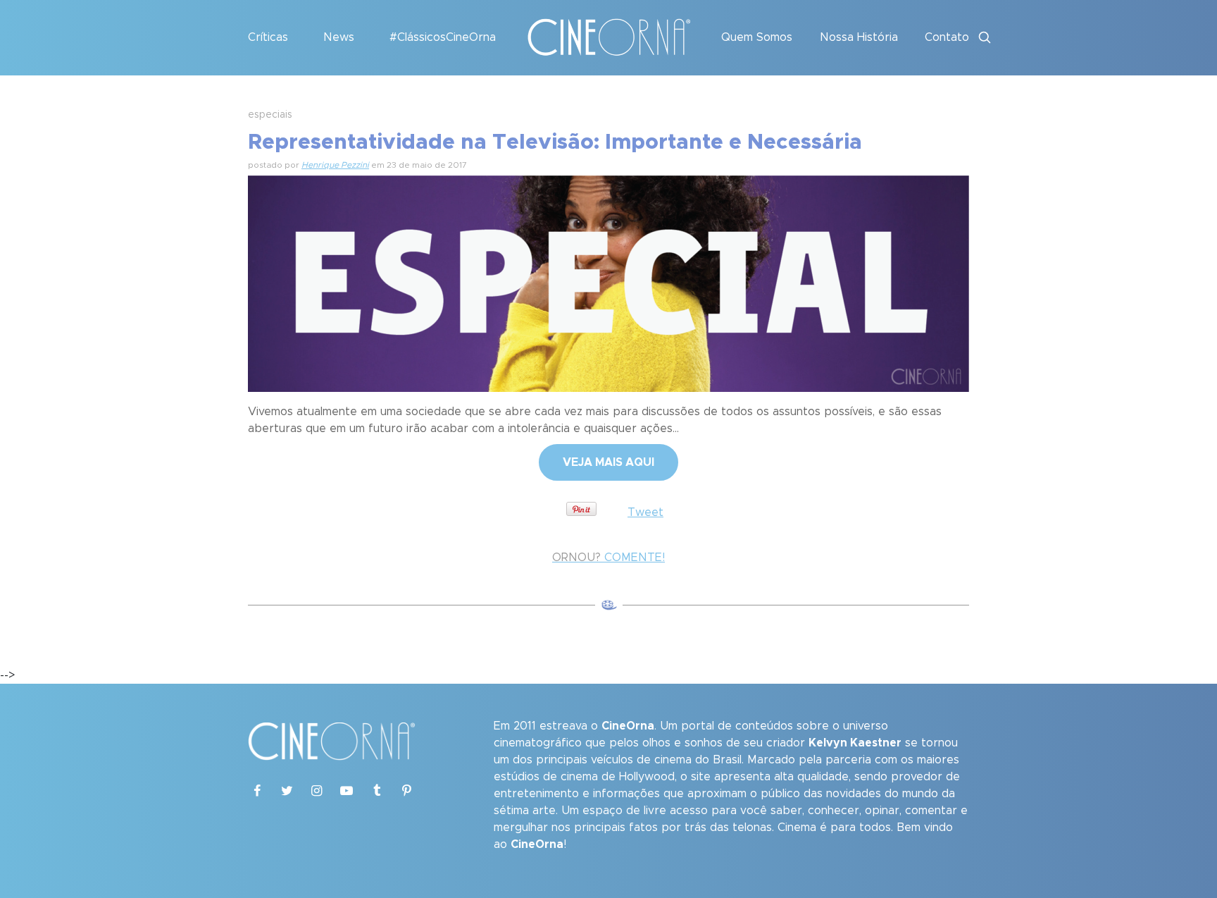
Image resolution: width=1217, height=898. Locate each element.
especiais (270, 115)
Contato (947, 37)
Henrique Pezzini (335, 165)
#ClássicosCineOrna (442, 37)
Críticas (268, 37)
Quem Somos (756, 37)
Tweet (645, 512)
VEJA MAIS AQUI (608, 462)
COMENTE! (608, 557)
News (338, 37)
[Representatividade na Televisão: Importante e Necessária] (608, 282)
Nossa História (859, 37)
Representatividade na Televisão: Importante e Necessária (555, 142)
